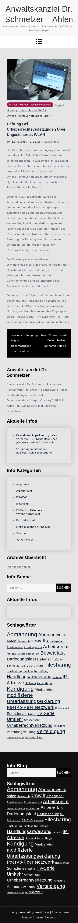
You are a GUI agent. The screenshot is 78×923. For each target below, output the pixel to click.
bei (38, 653)
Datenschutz (48, 659)
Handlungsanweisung (29, 676)
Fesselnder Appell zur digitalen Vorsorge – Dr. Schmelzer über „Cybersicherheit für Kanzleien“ (37, 439)
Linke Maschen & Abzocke (33, 526)
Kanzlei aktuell (26, 520)
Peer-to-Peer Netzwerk (31, 707)
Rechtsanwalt (62, 708)
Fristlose (28, 671)
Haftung (12, 110)
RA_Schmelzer (17, 142)
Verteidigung (51, 731)
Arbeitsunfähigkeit (16, 654)
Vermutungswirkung (21, 732)
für (36, 671)
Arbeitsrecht (24, 490)
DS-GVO (21, 497)
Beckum (30, 654)
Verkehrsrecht (25, 539)
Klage (48, 683)
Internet (57, 677)
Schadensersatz (21, 713)
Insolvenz (22, 503)
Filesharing (57, 665)
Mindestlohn (44, 689)
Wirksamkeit (34, 737)
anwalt (38, 640)
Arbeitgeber (55, 641)
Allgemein (22, 484)
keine (40, 683)
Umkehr (15, 719)
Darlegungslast (21, 659)
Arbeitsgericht (33, 647)
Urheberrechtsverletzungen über (28, 115)
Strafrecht (22, 533)
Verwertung (13, 737)
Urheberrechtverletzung (29, 725)
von (21, 737)
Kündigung (20, 689)
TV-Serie (46, 713)
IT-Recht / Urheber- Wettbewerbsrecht (30, 104)
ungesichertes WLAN (33, 110)
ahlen (12, 641)
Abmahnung (22, 634)
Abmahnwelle (52, 634)
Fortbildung (14, 671)
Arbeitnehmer (15, 647)
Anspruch (23, 641)
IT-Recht (30, 683)
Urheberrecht (32, 720)
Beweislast (53, 653)
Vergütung (59, 726)
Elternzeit (39, 666)
